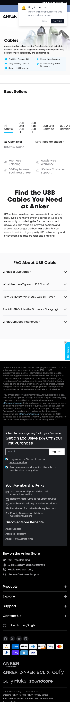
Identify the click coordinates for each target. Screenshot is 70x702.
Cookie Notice (46, 698)
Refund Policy (25, 695)
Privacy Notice (18, 462)
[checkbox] (6, 459)
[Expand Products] (65, 586)
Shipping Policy (10, 695)
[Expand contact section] (65, 616)
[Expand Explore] (65, 596)
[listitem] (5, 638)
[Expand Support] (65, 606)
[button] (35, 272)
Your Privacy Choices (13, 698)
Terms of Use (33, 459)
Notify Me (57, 21)
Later (44, 21)
